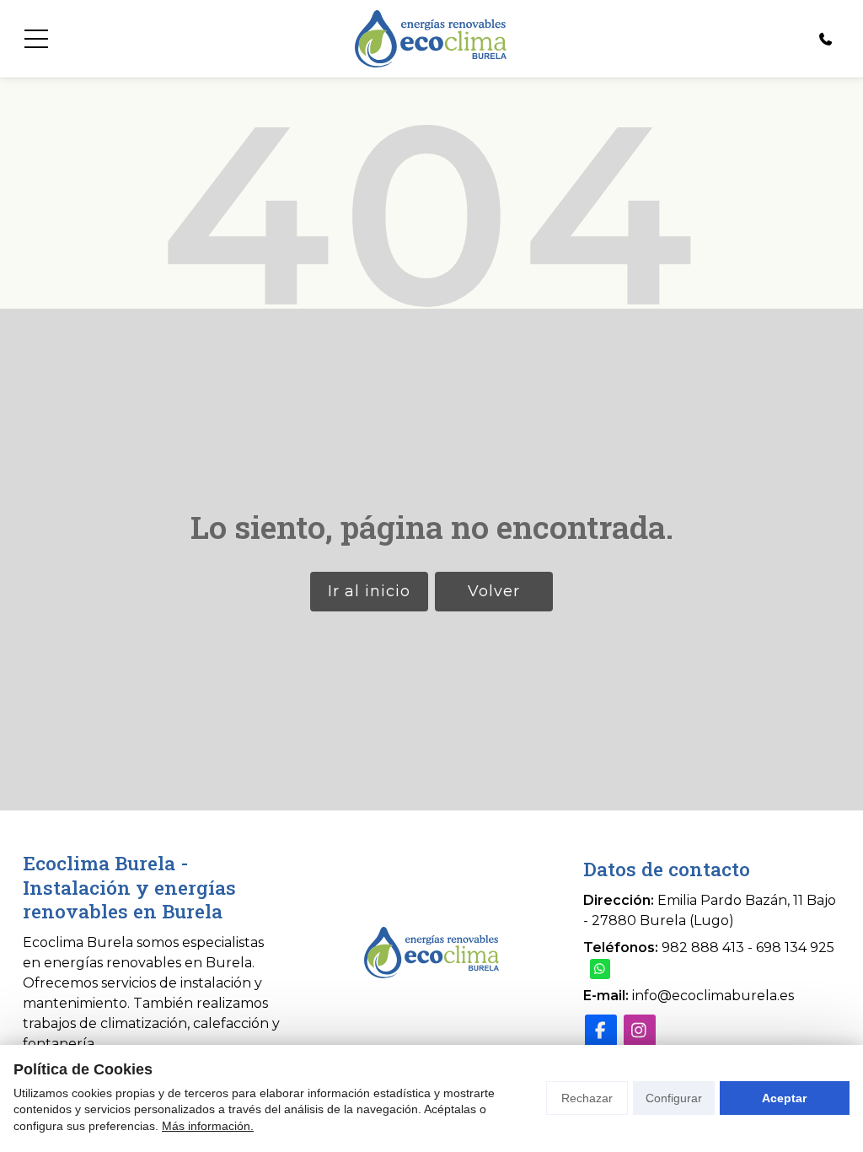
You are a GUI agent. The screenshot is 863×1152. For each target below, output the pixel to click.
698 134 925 (795, 947)
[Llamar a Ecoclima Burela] (825, 38)
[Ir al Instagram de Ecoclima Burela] (640, 1031)
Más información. (208, 1126)
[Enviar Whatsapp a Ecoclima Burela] (600, 969)
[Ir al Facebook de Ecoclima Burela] (601, 1031)
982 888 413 (703, 947)
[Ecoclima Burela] (431, 38)
